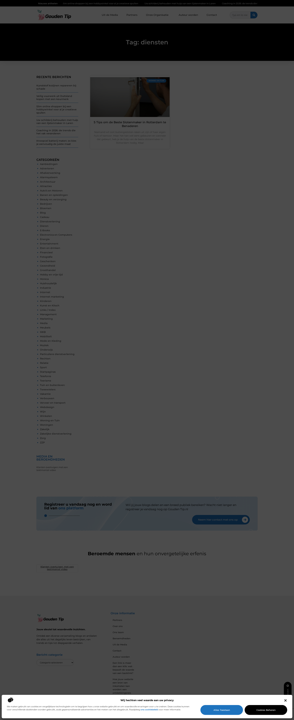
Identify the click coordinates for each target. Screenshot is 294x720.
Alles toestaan (222, 710)
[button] (285, 700)
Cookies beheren (266, 710)
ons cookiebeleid (149, 709)
